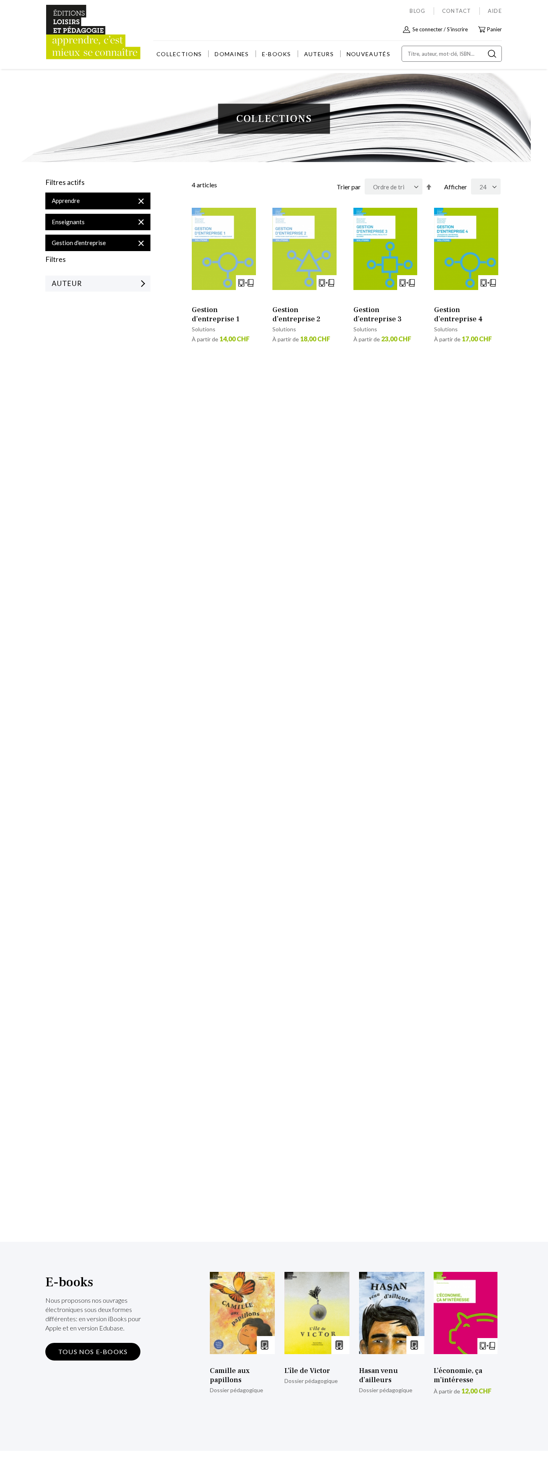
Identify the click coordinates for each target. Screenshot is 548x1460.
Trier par (349, 187)
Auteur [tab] (67, 283)
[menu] (273, 54)
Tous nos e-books (93, 1351)
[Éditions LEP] (76, 32)
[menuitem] (179, 54)
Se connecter (427, 29)
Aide (495, 11)
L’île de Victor (307, 1370)
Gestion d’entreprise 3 (377, 314)
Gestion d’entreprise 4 (458, 314)
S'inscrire (457, 29)
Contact (456, 11)
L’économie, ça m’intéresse (458, 1375)
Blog (417, 11)
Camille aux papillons (230, 1375)
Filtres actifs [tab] (65, 182)
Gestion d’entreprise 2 (296, 314)
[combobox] (452, 54)
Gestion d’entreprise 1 (215, 314)
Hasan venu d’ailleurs (378, 1375)
